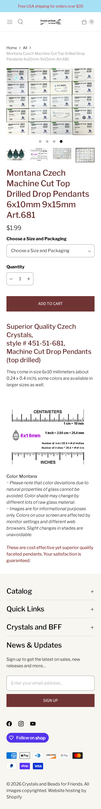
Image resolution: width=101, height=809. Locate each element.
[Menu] (9, 21)
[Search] (20, 21)
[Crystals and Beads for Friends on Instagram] (24, 724)
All (25, 47)
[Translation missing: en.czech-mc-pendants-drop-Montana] (15, 154)
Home (11, 47)
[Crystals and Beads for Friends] (50, 22)
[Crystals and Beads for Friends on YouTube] (36, 724)
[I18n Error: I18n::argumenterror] (62, 153)
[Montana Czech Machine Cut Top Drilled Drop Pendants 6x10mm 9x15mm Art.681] (50, 101)
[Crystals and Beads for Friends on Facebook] (12, 724)
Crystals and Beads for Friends (52, 784)
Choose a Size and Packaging (36, 238)
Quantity (15, 266)
